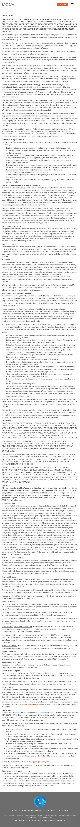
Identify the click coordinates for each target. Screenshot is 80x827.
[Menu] (72, 4)
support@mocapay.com (11, 277)
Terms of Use (52, 820)
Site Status (44, 820)
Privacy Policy (60, 820)
